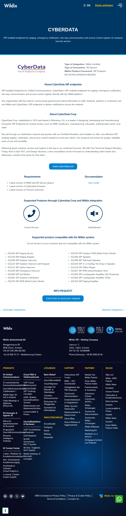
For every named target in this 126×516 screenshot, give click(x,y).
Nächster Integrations (114, 310)
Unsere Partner (112, 391)
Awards (109, 414)
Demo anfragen (104, 5)
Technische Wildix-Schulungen (90, 421)
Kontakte (110, 388)
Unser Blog (69, 418)
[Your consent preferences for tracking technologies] (5, 511)
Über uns (110, 375)
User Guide (93, 183)
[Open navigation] (120, 5)
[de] (8, 328)
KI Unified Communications (11, 375)
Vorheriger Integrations (12, 310)
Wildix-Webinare (92, 427)
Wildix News (111, 384)
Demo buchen (112, 401)
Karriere (109, 405)
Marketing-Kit (91, 430)
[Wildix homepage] (11, 5)
